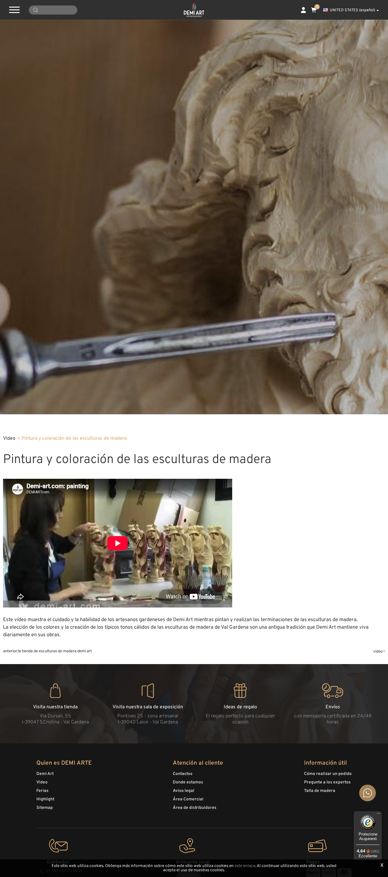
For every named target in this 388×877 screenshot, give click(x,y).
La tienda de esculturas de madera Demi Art (55, 651)
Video (9, 438)
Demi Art (45, 773)
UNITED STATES (352, 10)
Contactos (182, 773)
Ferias (42, 790)
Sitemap (44, 807)
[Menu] (378, 815)
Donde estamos (188, 782)
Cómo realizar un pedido (328, 773)
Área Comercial (188, 799)
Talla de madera (319, 790)
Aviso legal (183, 790)
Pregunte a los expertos (327, 782)
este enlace (245, 866)
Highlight (45, 799)
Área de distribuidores (194, 807)
